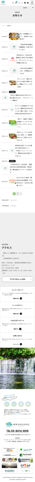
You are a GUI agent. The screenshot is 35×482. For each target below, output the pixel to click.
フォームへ (16, 344)
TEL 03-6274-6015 (17, 431)
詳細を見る (16, 298)
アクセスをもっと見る (17, 279)
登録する (16, 329)
